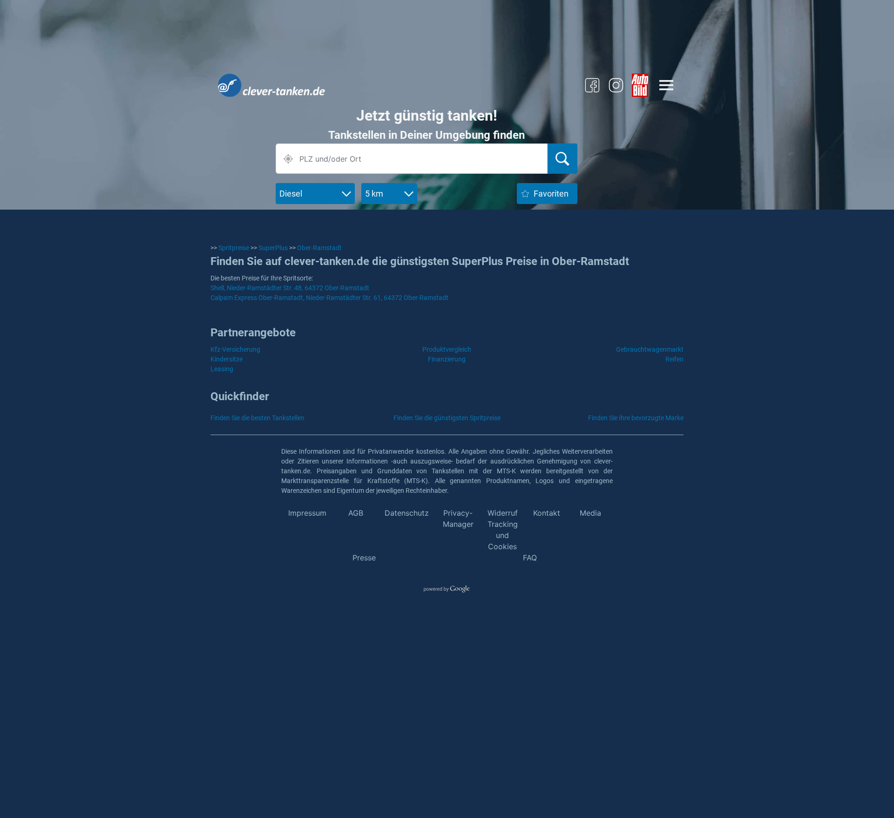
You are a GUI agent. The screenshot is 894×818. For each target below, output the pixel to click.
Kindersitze (226, 359)
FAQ (530, 557)
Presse (364, 557)
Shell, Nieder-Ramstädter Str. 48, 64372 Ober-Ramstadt (289, 288)
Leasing (221, 369)
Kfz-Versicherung (235, 349)
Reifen (674, 359)
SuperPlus (273, 248)
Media (590, 513)
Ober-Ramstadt (319, 248)
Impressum (307, 513)
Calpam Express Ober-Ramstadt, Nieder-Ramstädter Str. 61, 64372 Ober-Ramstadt (329, 297)
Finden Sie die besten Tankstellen (257, 418)
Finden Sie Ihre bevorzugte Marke (636, 418)
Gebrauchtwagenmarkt (650, 349)
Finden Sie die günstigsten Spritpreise (447, 418)
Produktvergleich (446, 349)
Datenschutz (407, 513)
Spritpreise (233, 248)
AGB (355, 513)
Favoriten (551, 193)
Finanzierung (447, 359)
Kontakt (546, 513)
